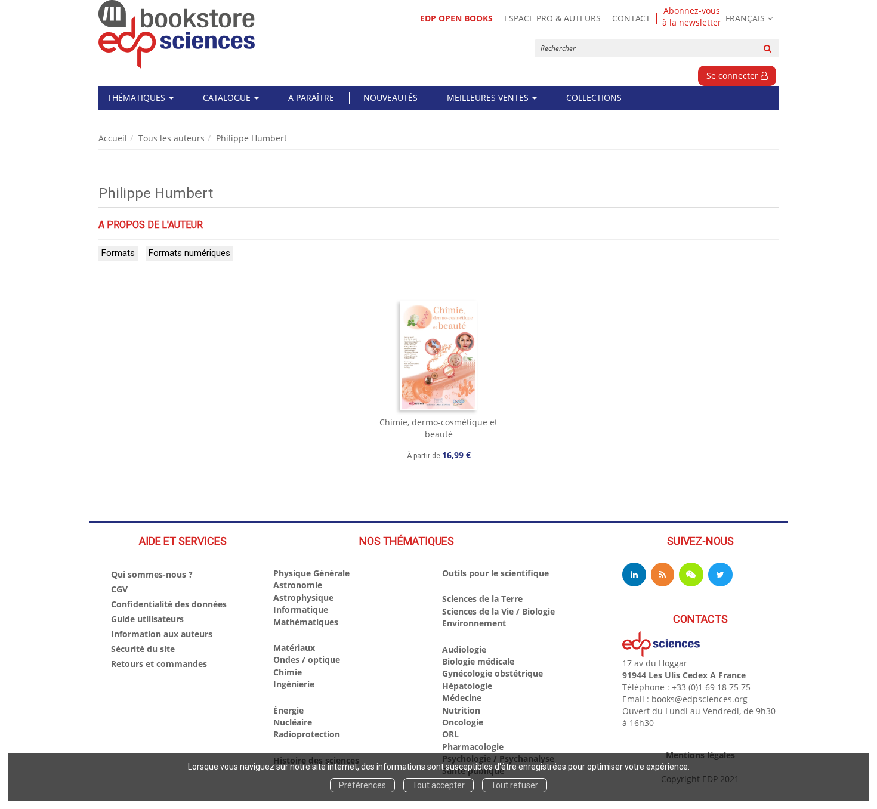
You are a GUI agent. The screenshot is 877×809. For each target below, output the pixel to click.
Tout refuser (514, 785)
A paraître (311, 97)
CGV (119, 589)
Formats (118, 253)
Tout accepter (438, 785)
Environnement (474, 623)
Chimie (287, 672)
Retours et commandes (159, 663)
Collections (594, 97)
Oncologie (462, 722)
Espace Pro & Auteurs (552, 18)
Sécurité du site (143, 648)
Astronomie (297, 585)
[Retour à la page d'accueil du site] (176, 34)
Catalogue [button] (228, 97)
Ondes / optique (306, 659)
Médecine (461, 697)
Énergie (288, 710)
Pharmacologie (473, 746)
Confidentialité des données (169, 604)
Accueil (112, 138)
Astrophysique (303, 597)
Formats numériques (189, 253)
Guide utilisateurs (147, 619)
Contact (631, 18)
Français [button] (745, 18)
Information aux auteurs (161, 634)
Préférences (362, 785)
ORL (450, 734)
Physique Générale (311, 573)
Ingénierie (293, 684)
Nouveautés (390, 97)
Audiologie (464, 649)
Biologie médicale (478, 661)
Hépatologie (467, 685)
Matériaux (294, 647)
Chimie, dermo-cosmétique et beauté (438, 428)
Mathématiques (305, 622)
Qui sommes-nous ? (152, 574)
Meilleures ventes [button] (489, 97)
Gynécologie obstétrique (492, 673)
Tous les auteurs (171, 138)
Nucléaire (292, 722)
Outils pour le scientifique (495, 573)
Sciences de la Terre (482, 598)
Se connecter (733, 75)
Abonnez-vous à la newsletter (691, 17)
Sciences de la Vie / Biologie (498, 611)
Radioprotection (306, 734)
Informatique (300, 609)
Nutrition (461, 710)
